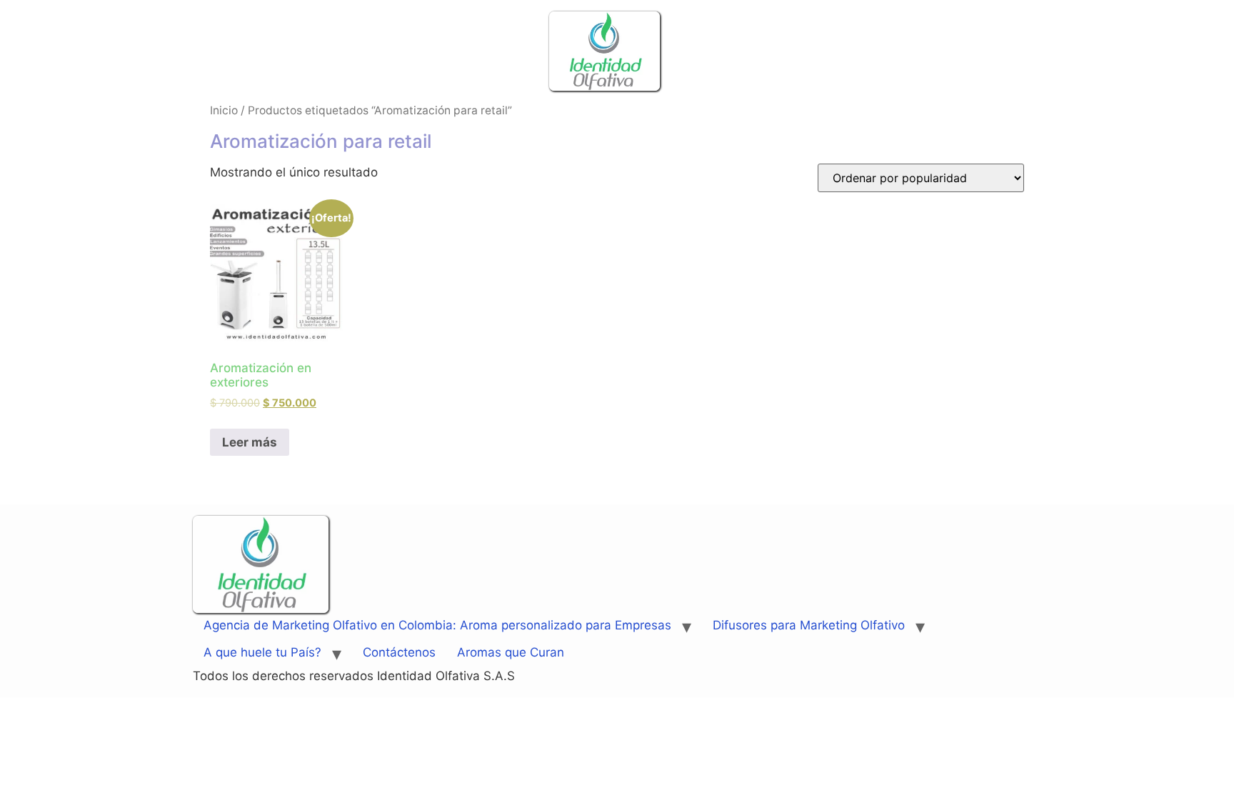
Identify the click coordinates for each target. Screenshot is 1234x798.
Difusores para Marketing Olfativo (809, 625)
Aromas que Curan (510, 652)
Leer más (249, 442)
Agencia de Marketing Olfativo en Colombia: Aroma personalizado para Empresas (437, 625)
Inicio (224, 110)
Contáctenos (399, 652)
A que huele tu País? (262, 652)
